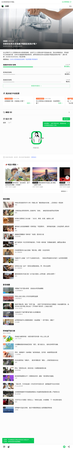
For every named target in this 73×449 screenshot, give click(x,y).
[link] (4, 447)
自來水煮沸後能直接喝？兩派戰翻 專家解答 (24, 59)
